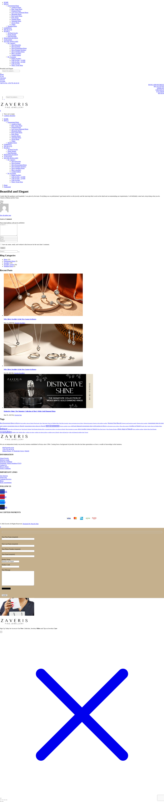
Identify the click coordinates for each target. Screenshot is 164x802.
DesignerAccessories (88, 423)
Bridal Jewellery (16, 58)
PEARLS (7, 31)
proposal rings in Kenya (50, 429)
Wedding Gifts (15, 432)
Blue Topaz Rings (16, 9)
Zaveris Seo (18, 415)
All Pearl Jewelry (13, 33)
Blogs (5, 259)
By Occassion (12, 57)
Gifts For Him (15, 63)
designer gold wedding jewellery (100, 423)
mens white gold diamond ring (14, 429)
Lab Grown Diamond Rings (19, 12)
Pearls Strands (12, 35)
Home (2, 74)
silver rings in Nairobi (125, 429)
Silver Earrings (15, 46)
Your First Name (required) (10, 537)
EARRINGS (8, 28)
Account (2, 81)
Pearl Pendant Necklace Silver (38, 429)
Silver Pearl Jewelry (101, 429)
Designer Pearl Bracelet (115, 423)
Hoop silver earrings (124, 426)
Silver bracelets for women (71, 429)
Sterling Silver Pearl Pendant (150, 429)
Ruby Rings (15, 17)
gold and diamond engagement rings (82, 426)
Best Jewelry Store (38, 423)
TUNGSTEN (8, 40)
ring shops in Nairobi (60, 429)
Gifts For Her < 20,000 (18, 62)
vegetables (6, 431)
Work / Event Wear (17, 65)
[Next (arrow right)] (2, 801)
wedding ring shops (30, 432)
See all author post (5, 215)
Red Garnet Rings (16, 16)
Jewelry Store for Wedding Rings (154, 426)
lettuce (3, 428)
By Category (11, 43)
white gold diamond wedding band (76, 432)
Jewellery (6, 263)
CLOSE (4, 595)
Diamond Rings (16, 11)
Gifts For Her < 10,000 (18, 60)
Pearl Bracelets (12, 36)
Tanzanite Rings (16, 21)
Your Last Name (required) (10, 544)
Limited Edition (16, 55)
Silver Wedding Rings (18, 52)
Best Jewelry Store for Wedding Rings (51, 423)
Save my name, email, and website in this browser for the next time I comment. (25, 244)
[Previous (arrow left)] (1, 801)
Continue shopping (9, 115)
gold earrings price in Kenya (113, 426)
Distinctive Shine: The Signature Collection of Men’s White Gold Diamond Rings (30, 411)
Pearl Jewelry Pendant (26, 429)
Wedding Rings (12, 26)
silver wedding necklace (138, 429)
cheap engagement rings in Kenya (76, 423)
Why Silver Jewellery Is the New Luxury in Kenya (20, 319)
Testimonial (7, 187)
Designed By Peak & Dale (31, 524)
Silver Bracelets (16, 45)
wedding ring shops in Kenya (41, 432)
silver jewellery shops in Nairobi (87, 429)
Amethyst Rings (16, 7)
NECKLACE (8, 29)
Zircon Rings (15, 23)
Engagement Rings (13, 6)
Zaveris (86, 432)
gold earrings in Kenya (100, 426)
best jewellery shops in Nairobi (27, 423)
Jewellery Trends (9, 264)
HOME (6, 2)
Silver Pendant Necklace (18, 50)
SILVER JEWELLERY (11, 41)
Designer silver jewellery (142, 423)
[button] (9, 83)
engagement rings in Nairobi (15, 426)
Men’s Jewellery (16, 53)
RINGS (6, 4)
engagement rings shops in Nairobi (35, 426)
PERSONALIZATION (11, 38)
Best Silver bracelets (63, 423)
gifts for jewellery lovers (65, 426)
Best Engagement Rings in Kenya (10, 423)
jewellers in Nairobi (135, 426)
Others (13, 24)
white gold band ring (64, 432)
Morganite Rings (16, 14)
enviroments (53, 425)
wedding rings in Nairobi (53, 432)
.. (4, 99)
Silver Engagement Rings (19, 48)
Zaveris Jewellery (20, 323)
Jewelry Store (144, 426)
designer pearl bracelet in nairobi (129, 423)
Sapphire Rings (16, 19)
